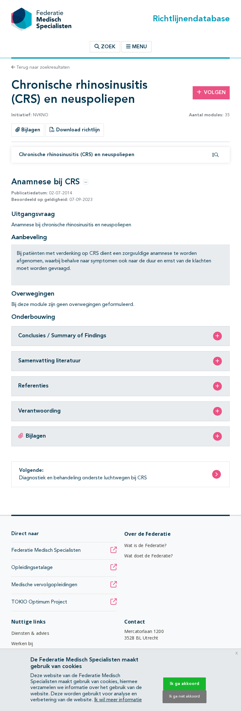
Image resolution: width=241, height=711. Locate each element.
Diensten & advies (30, 633)
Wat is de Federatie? (145, 545)
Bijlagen (30, 130)
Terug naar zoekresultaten (42, 67)
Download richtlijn (77, 130)
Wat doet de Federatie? (148, 556)
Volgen (215, 92)
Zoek (107, 47)
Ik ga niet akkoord (184, 696)
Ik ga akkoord (184, 684)
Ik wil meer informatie (118, 700)
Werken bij (22, 643)
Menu (139, 47)
